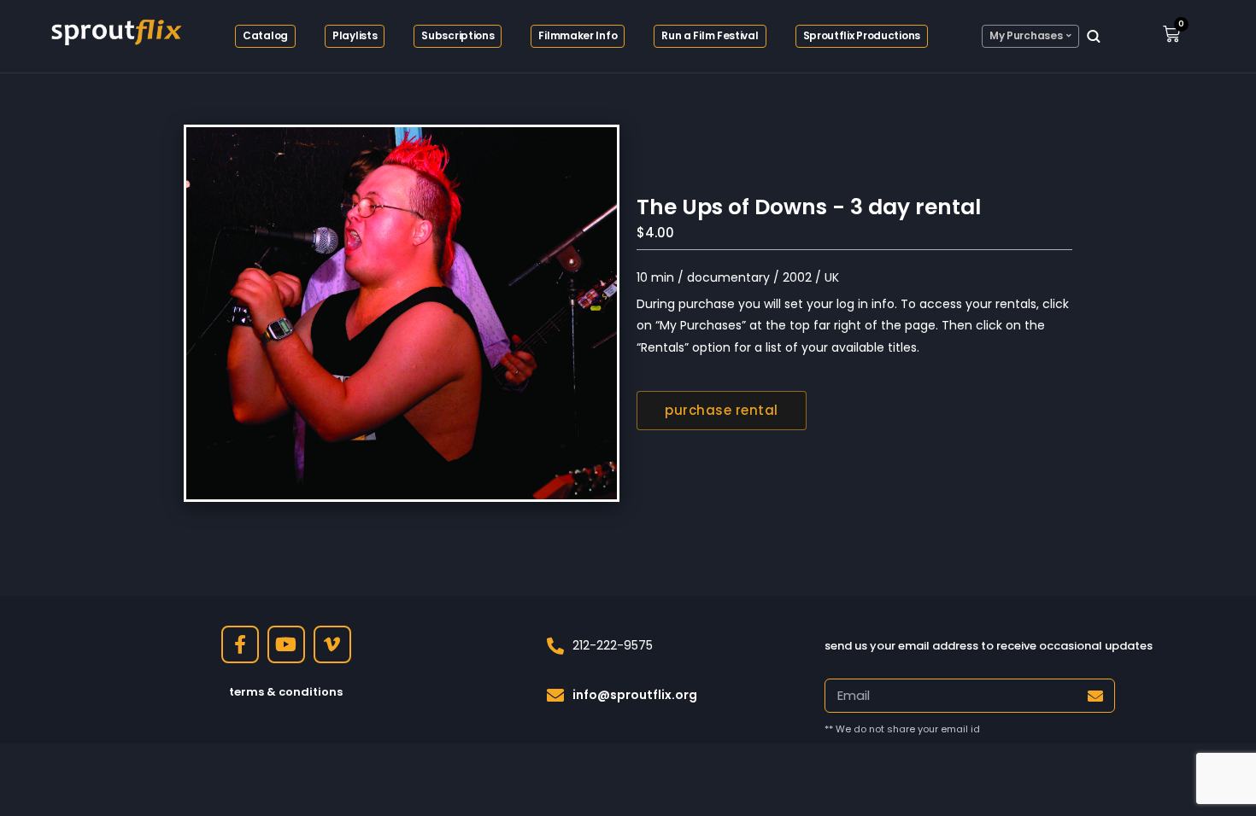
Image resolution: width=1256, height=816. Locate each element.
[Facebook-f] (240, 644)
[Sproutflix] (114, 29)
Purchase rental (721, 410)
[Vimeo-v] (332, 644)
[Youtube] (286, 644)
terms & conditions (286, 692)
